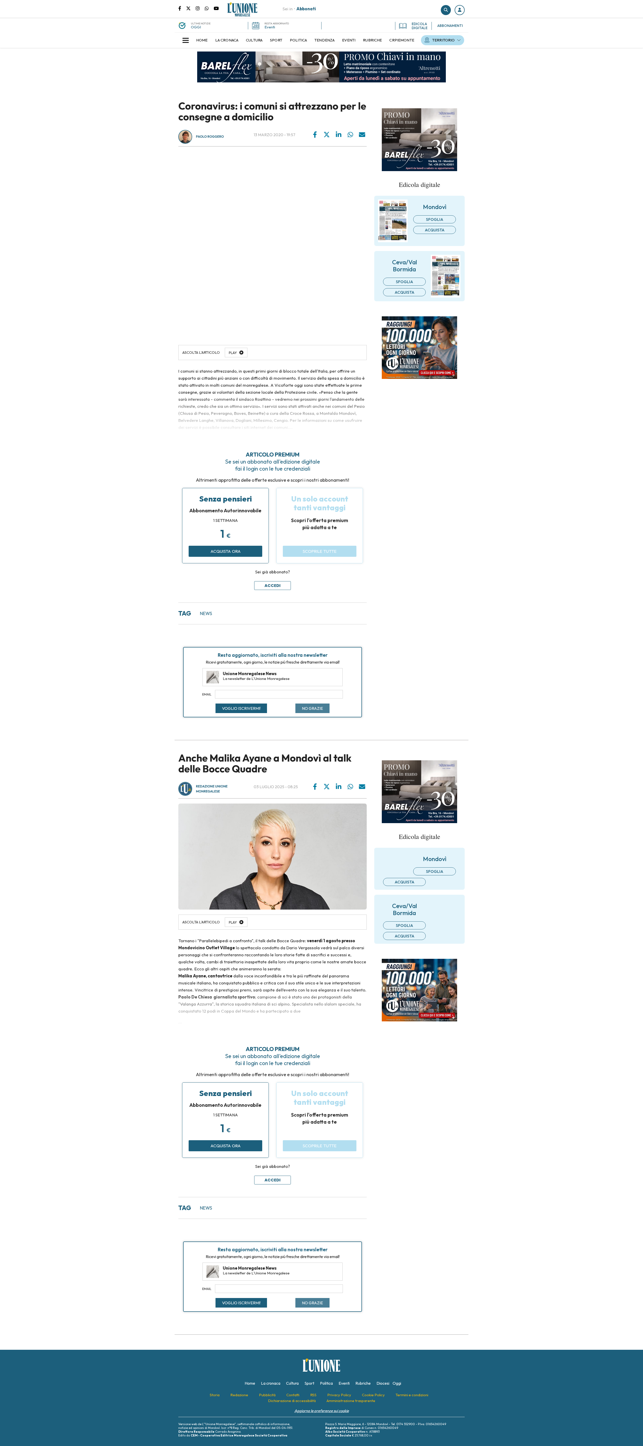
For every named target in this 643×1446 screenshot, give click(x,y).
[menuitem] (202, 40)
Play (233, 353)
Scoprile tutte (320, 551)
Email (206, 694)
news (206, 613)
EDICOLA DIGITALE (419, 26)
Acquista (435, 229)
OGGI (196, 27)
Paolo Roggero (210, 137)
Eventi (269, 27)
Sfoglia (434, 219)
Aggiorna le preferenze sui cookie (321, 1410)
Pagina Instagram (200, 8)
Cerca (446, 10)
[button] (460, 10)
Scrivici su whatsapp (209, 8)
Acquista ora (225, 551)
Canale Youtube (216, 8)
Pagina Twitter (191, 8)
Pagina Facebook (182, 8)
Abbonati (306, 8)
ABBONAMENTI (450, 25)
